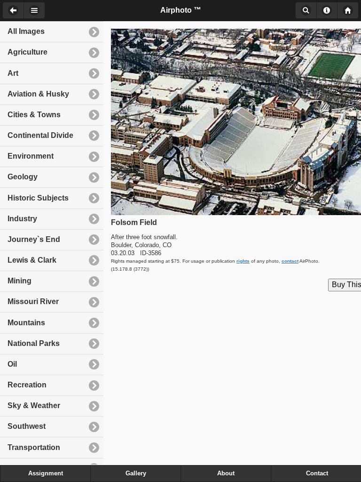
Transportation (34, 447)
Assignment (45, 473)
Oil (12, 364)
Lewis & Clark (32, 260)
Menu (34, 10)
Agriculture (27, 52)
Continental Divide (40, 135)
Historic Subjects (38, 198)
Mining (19, 281)
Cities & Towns (34, 115)
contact (290, 261)
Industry (22, 219)
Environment (31, 156)
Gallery (136, 473)
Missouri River (33, 301)
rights (243, 261)
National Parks (34, 343)
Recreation (27, 385)
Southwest (27, 426)
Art (13, 73)
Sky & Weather (34, 406)
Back (13, 10)
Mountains (26, 323)
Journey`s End (34, 239)
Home (348, 10)
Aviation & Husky (38, 94)
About (326, 10)
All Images (26, 31)
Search (305, 10)
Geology (23, 177)
